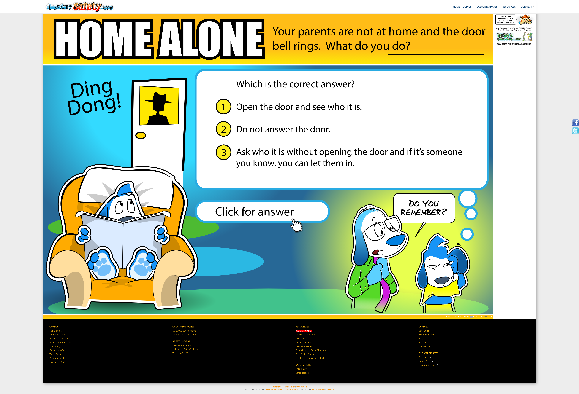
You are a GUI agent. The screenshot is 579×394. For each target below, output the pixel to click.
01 (446, 317)
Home (456, 7)
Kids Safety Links (304, 346)
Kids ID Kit (300, 339)
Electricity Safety (57, 350)
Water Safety (55, 354)
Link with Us (424, 346)
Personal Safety (57, 358)
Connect (527, 7)
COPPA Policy (301, 387)
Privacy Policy (289, 387)
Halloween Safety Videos (185, 349)
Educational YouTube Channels (311, 350)
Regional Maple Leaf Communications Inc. (283, 390)
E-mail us (330, 390)
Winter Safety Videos (182, 353)
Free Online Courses (306, 354)
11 (477, 317)
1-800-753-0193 (318, 390)
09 (471, 317)
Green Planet (425, 361)
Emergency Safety (58, 362)
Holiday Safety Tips (305, 335)
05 (458, 317)
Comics (467, 7)
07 (465, 317)
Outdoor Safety (57, 335)
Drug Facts (424, 357)
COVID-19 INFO (303, 331)
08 (468, 317)
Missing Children (304, 342)
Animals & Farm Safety (60, 342)
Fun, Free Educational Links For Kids (314, 358)
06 (461, 317)
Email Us (423, 342)
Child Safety (301, 369)
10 (474, 317)
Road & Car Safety (58, 339)
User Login (424, 331)
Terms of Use (277, 387)
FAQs (421, 339)
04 (455, 317)
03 (452, 317)
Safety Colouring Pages (184, 331)
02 (449, 317)
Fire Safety (54, 346)
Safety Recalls (303, 373)
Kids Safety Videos (181, 345)
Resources (509, 7)
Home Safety (55, 331)
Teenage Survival (427, 365)
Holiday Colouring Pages (184, 335)
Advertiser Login (427, 335)
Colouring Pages (487, 7)
